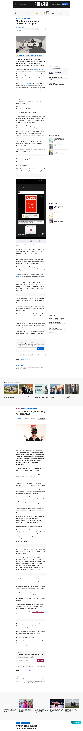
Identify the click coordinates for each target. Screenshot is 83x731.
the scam (28, 83)
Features (19, 8)
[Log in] (15, 4)
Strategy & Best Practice (29, 408)
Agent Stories (39, 8)
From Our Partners (54, 135)
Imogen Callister (38, 69)
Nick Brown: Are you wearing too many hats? (30, 412)
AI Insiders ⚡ (65, 4)
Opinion (30, 8)
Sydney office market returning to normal (26, 726)
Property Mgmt (59, 8)
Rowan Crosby (21, 27)
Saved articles (67, 8)
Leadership (25, 8)
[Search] (18, 4)
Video (53, 8)
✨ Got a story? (76, 722)
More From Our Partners (11, 382)
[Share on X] (31, 29)
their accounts (30, 76)
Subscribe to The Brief (56, 4)
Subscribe (40, 348)
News (14, 8)
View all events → (52, 87)
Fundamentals (47, 8)
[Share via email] (33, 29)
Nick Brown (20, 418)
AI (34, 8)
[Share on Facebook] (25, 29)
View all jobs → (53, 332)
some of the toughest (38, 612)
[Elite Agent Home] (41, 4)
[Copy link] (36, 29)
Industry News (25, 18)
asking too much (22, 538)
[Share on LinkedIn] (28, 29)
